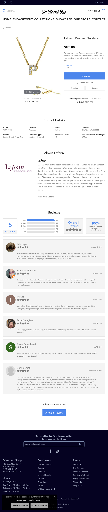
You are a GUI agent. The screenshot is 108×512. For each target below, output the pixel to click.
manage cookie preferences (27, 500)
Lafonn (57, 130)
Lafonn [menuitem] (41, 478)
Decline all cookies (20, 505)
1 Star (23, 232)
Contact (98, 19)
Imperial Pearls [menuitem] (44, 475)
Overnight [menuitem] (42, 482)
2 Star (23, 229)
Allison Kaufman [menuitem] (45, 464)
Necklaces (8, 28)
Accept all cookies (39, 505)
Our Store (82, 19)
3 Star (23, 226)
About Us (77, 464)
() (57, 220)
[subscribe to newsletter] (81, 444)
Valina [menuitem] (40, 485)
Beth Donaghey (25, 320)
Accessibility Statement (70, 499)
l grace (20, 296)
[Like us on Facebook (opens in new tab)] (5, 2)
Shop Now (77, 485)
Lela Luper (22, 244)
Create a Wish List (81, 475)
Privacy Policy (40, 497)
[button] (99, 2)
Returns (95, 88)
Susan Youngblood (26, 343)
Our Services (78, 468)
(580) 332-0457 (32, 101)
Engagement (23, 19)
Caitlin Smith (24, 367)
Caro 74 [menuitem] (41, 471)
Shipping (74, 88)
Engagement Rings (81, 478)
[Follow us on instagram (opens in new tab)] (10, 2)
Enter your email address (54, 438)
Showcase (64, 19)
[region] (32, 66)
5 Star (23, 220)
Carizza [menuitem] (41, 468)
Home (7, 19)
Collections (44, 19)
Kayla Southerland (26, 270)
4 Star (23, 223)
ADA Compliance (80, 471)
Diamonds (77, 482)
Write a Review (54, 413)
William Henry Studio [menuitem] (47, 489)
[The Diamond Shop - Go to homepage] (53, 10)
